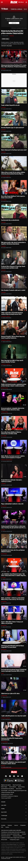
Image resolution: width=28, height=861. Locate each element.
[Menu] (1, 2)
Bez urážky (3, 199)
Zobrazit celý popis (6, 45)
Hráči (2, 673)
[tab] (5, 9)
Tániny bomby (4, 411)
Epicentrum (3, 506)
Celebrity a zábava (5, 176)
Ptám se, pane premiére (6, 459)
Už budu (3, 529)
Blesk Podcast (4, 388)
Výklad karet (4, 695)
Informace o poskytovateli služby (19, 28)
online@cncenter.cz (9, 847)
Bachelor (3, 765)
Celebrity (11, 35)
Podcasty (3, 577)
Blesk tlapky (4, 553)
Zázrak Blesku (4, 741)
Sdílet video (5, 39)
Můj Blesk (21, 2)
